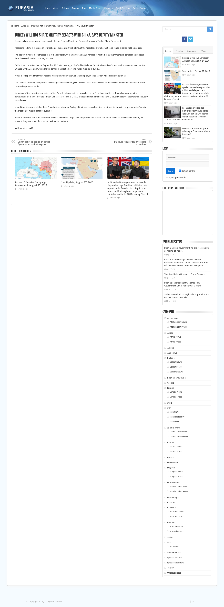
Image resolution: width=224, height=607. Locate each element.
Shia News (174, 546)
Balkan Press (176, 367)
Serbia (170, 537)
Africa (56, 8)
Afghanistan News (178, 322)
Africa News (175, 337)
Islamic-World (174, 428)
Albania (170, 348)
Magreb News (176, 471)
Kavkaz (170, 442)
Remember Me (188, 171)
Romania (108, 8)
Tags (203, 51)
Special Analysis (140, 8)
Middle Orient (95, 8)
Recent (168, 51)
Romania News (177, 526)
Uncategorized (174, 573)
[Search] (210, 29)
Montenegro (173, 497)
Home (47, 8)
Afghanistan (173, 318)
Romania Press (176, 531)
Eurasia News (176, 392)
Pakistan (171, 502)
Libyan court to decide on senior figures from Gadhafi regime (34, 142)
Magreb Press (176, 476)
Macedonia (172, 462)
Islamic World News (179, 431)
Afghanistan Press (178, 327)
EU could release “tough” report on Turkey (130, 142)
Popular (179, 51)
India (169, 403)
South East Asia (123, 8)
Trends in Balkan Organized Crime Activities (184, 274)
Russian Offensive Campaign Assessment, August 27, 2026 (31, 184)
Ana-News (172, 353)
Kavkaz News (176, 446)
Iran (84, 8)
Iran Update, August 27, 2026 (77, 182)
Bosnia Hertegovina (176, 378)
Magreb (171, 467)
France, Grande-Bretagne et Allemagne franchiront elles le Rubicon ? (196, 131)
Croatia (170, 383)
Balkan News (176, 362)
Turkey (170, 568)
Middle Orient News (179, 486)
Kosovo (170, 457)
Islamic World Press (179, 436)
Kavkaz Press (176, 451)
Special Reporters (175, 562)
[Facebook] (184, 39)
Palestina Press (177, 516)
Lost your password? (176, 177)
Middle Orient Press (179, 491)
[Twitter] (190, 39)
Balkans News (176, 371)
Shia (169, 542)
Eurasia (75, 8)
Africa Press (175, 342)
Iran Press (174, 421)
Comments (192, 51)
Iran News (174, 412)
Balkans (65, 8)
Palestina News (177, 511)
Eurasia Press (176, 397)
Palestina (171, 507)
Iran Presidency (177, 417)
